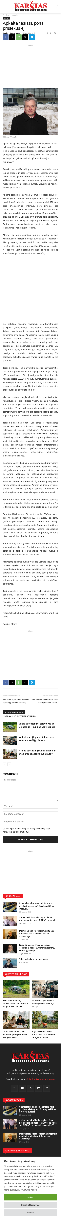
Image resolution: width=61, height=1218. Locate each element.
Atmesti (30, 1212)
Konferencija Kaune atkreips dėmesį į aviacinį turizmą (16, 701)
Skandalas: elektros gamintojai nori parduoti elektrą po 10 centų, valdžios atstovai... (36, 906)
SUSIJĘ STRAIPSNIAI (14, 712)
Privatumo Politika (29, 1190)
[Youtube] (22, 1088)
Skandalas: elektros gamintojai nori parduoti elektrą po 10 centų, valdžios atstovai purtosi (37, 1109)
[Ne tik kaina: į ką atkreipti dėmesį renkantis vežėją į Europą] (10, 740)
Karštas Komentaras (11, 33)
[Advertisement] (30, 64)
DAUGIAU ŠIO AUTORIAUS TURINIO (20, 716)
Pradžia (6, 15)
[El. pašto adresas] (25, 37)
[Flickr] (46, 1088)
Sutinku (30, 1197)
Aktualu (15, 15)
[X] (12, 37)
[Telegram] (32, 37)
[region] (30, 1187)
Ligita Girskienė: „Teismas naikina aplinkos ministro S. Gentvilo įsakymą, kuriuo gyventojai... (37, 948)
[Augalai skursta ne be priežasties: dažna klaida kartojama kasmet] (45, 1020)
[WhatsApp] (19, 37)
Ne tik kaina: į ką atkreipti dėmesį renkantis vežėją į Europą (43, 1003)
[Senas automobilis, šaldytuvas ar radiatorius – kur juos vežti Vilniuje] (10, 727)
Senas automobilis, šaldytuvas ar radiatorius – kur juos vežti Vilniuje (15, 1003)
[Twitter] (30, 1088)
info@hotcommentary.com (41, 1079)
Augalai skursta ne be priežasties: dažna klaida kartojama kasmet (43, 1034)
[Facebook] (6, 37)
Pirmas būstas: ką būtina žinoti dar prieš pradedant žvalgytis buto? (15, 1034)
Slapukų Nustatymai (30, 1205)
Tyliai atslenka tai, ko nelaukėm (33, 959)
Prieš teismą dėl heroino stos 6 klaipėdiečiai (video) (44, 701)
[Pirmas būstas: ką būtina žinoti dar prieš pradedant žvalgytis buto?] (10, 754)
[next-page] (9, 764)
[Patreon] (38, 1088)
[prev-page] (4, 764)
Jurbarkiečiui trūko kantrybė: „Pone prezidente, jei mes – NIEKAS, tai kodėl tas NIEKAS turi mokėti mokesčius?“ (38, 1123)
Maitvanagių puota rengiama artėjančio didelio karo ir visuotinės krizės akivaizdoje (37, 934)
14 (57, 33)
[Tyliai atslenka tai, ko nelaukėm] (10, 963)
